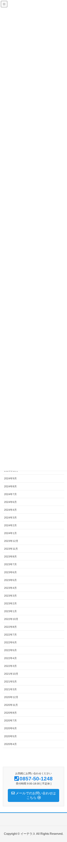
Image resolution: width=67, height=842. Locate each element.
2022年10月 (11, 619)
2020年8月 (10, 712)
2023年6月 (10, 572)
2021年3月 (10, 689)
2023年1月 (10, 611)
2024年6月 (10, 501)
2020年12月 (11, 697)
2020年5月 (10, 736)
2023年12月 (11, 540)
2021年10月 (11, 673)
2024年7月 (10, 494)
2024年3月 (10, 517)
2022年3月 (10, 665)
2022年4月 (10, 658)
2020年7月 (10, 720)
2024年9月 (10, 478)
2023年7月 (10, 564)
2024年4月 (10, 509)
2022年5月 (10, 650)
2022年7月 (10, 634)
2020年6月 (10, 728)
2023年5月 (10, 580)
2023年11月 (11, 548)
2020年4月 (10, 744)
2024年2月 (10, 525)
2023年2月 (10, 603)
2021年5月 (10, 681)
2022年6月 (10, 642)
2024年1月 (10, 533)
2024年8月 (10, 486)
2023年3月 (10, 595)
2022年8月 (10, 626)
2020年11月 (11, 704)
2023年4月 (10, 587)
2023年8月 (10, 556)
